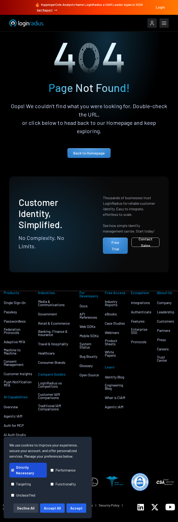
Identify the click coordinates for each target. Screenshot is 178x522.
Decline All (26, 508)
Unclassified (25, 495)
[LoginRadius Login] (152, 23)
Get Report (45, 10)
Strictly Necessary (25, 470)
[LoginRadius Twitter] (154, 507)
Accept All (52, 508)
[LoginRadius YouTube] (170, 507)
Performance (65, 470)
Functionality (65, 484)
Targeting (23, 484)
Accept (76, 508)
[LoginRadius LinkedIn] (140, 507)
